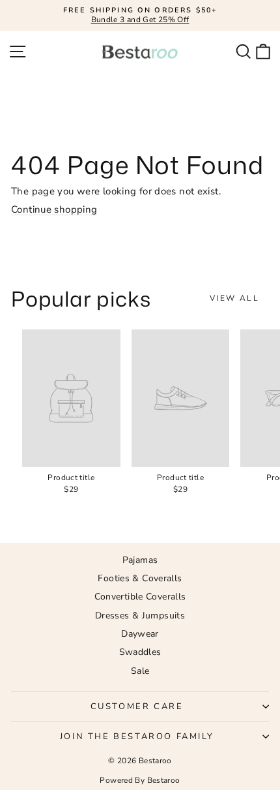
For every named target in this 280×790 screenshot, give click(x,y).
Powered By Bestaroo (140, 780)
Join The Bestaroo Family (137, 736)
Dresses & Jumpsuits (140, 615)
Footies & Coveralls (140, 578)
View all (234, 298)
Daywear (140, 634)
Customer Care (137, 706)
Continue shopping (54, 209)
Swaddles (140, 652)
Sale (140, 671)
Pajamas (140, 560)
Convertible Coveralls (140, 596)
